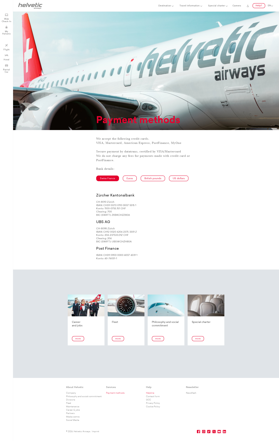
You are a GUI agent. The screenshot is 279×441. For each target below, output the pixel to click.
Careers (237, 6)
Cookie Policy (153, 407)
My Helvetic (6, 33)
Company (71, 393)
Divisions (70, 400)
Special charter (216, 6)
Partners (70, 413)
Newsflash (191, 393)
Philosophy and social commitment (84, 397)
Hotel (6, 60)
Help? (259, 6)
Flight (6, 50)
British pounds (152, 178)
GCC (148, 400)
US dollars (179, 178)
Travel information (189, 6)
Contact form (153, 397)
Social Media (72, 420)
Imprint (95, 432)
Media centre (73, 417)
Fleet (68, 403)
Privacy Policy (153, 403)
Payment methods (115, 393)
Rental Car (6, 71)
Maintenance (72, 407)
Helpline (150, 393)
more (78, 339)
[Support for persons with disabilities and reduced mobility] (248, 5)
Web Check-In (6, 20)
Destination (164, 6)
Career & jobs (73, 410)
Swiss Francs (107, 178)
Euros (130, 178)
